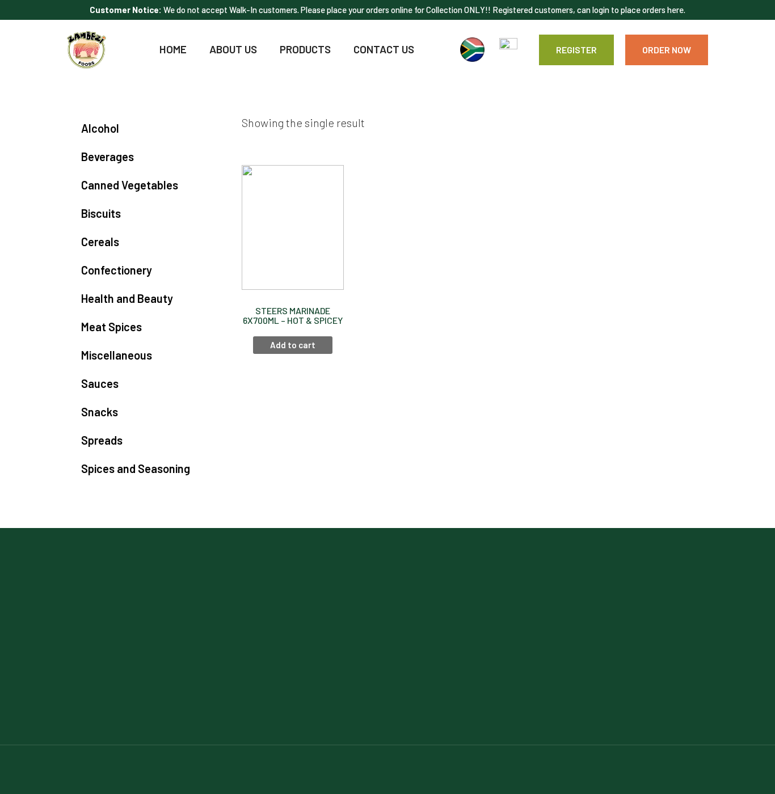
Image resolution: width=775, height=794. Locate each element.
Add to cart (292, 345)
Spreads (102, 440)
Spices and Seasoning (135, 468)
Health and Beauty (127, 298)
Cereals (100, 241)
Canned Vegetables (129, 185)
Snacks (99, 412)
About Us (233, 49)
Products (305, 49)
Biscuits (101, 213)
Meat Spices (111, 326)
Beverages (107, 156)
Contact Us (383, 49)
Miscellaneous (116, 355)
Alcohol (100, 128)
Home (173, 49)
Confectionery (116, 270)
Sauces (100, 383)
